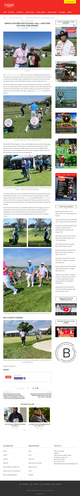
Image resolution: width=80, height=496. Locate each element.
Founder (5, 459)
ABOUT (5, 455)
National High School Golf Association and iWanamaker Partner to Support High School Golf (65, 268)
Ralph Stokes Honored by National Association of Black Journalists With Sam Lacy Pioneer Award (65, 289)
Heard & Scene (52, 12)
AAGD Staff (25, 28)
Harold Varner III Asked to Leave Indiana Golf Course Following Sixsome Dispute (65, 213)
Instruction (30, 12)
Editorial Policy (33, 467)
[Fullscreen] (74, 314)
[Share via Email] (37, 388)
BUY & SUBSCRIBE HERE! (10, 475)
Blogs (69, 16)
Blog (30, 451)
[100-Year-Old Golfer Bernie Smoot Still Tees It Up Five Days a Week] (39, 414)
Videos (70, 12)
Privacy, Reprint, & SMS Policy (11, 467)
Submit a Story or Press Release (11, 471)
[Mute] (72, 314)
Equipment (19, 12)
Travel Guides (40, 12)
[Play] (57, 314)
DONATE (31, 475)
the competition (38, 91)
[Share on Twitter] (33, 388)
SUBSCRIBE (70, 2)
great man (27, 198)
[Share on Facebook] (32, 388)
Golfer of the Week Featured (27, 20)
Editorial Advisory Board (35, 463)
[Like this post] (29, 388)
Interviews (31, 459)
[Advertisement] (47, 6)
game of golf (45, 198)
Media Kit (5, 463)
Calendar (62, 12)
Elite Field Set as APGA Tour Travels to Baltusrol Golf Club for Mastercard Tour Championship (65, 238)
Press (30, 455)
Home (5, 12)
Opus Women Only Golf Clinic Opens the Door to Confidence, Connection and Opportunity (65, 260)
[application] (66, 309)
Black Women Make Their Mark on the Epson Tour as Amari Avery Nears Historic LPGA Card (65, 252)
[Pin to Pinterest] (35, 388)
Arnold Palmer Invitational (13, 75)
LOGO (30, 471)
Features (11, 12)
